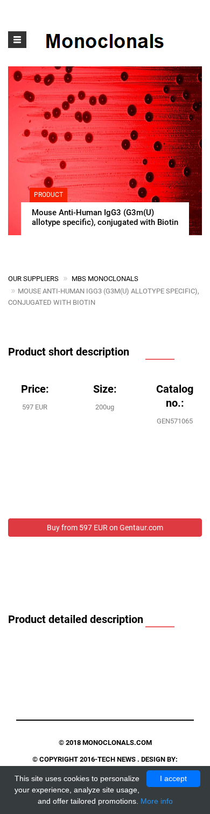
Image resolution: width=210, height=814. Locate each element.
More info (157, 801)
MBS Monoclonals (105, 279)
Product (48, 195)
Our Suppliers (33, 279)
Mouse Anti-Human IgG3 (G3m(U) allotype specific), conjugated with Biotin (105, 217)
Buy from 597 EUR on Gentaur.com (105, 527)
